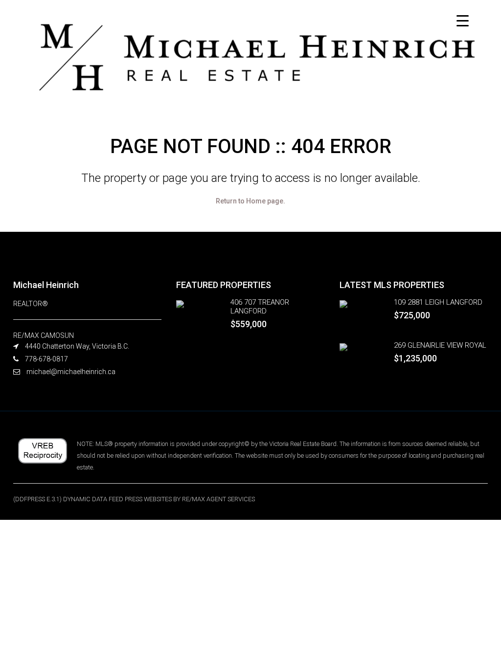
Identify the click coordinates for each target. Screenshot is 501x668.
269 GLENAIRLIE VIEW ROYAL (440, 345)
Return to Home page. (250, 201)
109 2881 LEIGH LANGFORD (438, 302)
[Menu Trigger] (462, 20)
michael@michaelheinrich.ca (70, 372)
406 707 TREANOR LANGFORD (259, 306)
